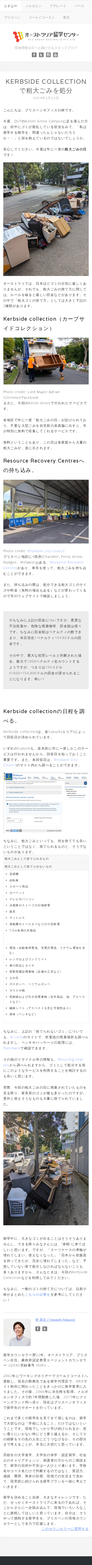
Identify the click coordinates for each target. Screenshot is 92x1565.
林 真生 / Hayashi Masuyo (55, 1319)
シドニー (10, 6)
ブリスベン (12, 17)
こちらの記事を (37, 1294)
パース (79, 6)
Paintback (12, 1048)
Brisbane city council (46, 551)
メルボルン (33, 6)
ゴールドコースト (42, 17)
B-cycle (16, 1037)
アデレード (58, 6)
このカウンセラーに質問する (65, 1528)
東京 (66, 17)
